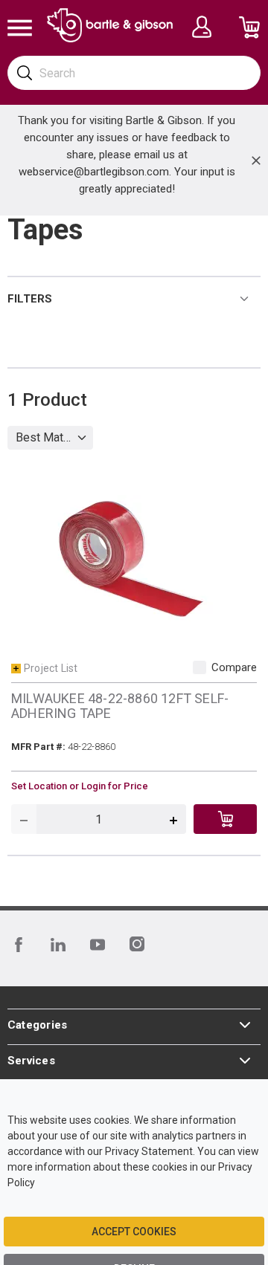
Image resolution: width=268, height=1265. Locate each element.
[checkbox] (199, 667)
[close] (256, 160)
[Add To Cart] (225, 819)
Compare (234, 667)
